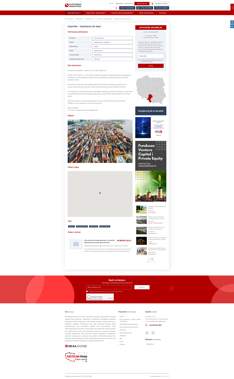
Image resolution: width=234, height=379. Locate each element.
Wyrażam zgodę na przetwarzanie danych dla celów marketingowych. (152, 61)
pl (112, 3)
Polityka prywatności (126, 333)
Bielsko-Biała (98, 50)
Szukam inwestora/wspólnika (122, 13)
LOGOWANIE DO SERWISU (161, 3)
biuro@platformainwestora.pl (157, 321)
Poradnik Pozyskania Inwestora (129, 324)
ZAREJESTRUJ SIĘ (142, 3)
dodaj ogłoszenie (146, 8)
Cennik (122, 316)
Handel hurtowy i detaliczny (102, 42)
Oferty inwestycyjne (146, 13)
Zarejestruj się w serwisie (150, 110)
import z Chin (93, 226)
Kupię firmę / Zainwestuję (95, 13)
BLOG (232, 7)
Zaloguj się (123, 335)
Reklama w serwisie (161, 8)
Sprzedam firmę (73, 13)
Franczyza (162, 13)
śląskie (96, 46)
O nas (121, 341)
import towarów (104, 226)
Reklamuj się (150, 344)
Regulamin (123, 330)
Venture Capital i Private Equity (129, 327)
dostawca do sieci (82, 226)
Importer (71, 226)
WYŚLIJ (142, 287)
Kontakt (122, 344)
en (110, 3)
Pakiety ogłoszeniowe (127, 8)
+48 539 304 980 (128, 3)
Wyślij (151, 66)
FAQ (121, 338)
